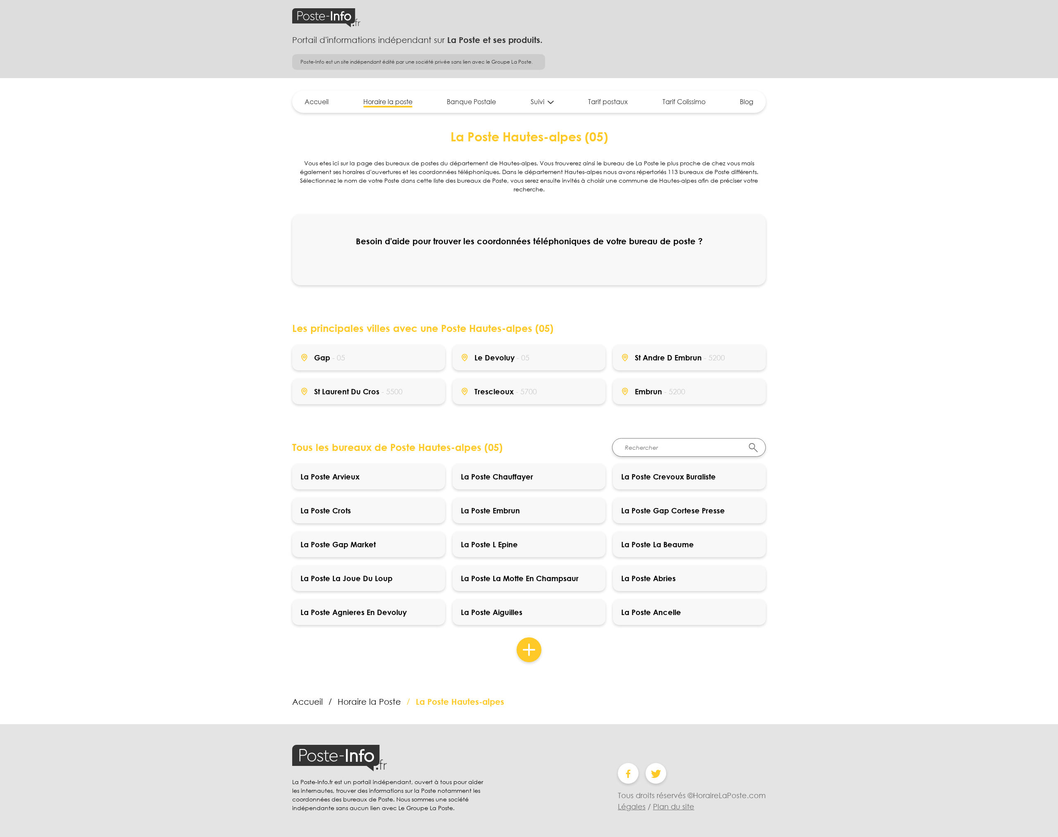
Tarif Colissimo (683, 102)
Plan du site (673, 806)
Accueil (317, 102)
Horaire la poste (387, 102)
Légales (632, 806)
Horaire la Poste (369, 701)
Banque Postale (471, 102)
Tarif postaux (608, 102)
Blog (746, 102)
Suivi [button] (537, 102)
